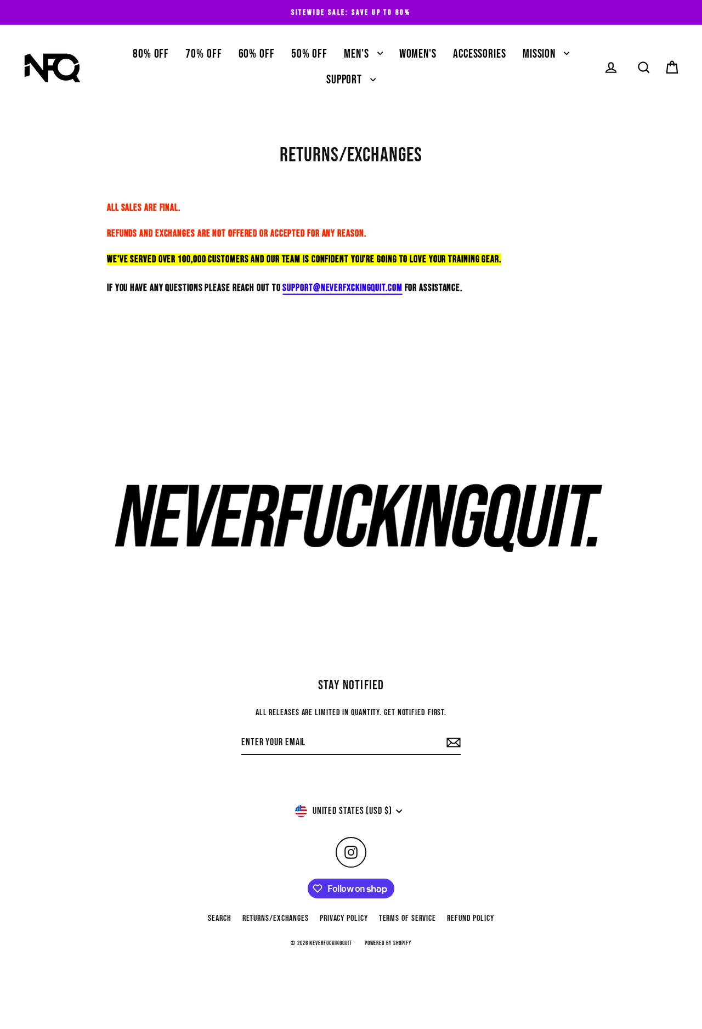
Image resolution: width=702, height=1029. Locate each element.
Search (219, 918)
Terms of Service (407, 918)
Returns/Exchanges (275, 918)
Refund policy (470, 918)
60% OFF (257, 54)
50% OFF (309, 54)
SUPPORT (345, 79)
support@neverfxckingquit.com (342, 288)
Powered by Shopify (388, 943)
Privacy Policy (344, 918)
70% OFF (203, 54)
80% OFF (151, 54)
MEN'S (357, 54)
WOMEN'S (418, 54)
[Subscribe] (452, 742)
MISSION (540, 54)
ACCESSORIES (479, 54)
